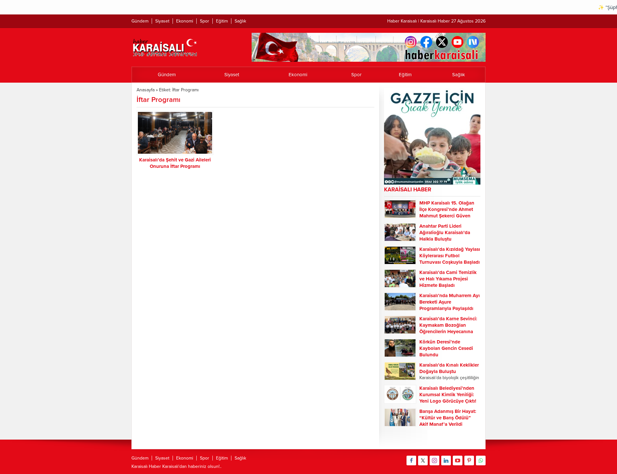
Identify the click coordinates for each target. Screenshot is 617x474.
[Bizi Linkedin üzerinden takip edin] (446, 460)
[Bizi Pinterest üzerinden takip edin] (469, 460)
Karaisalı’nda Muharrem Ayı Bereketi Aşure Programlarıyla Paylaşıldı (449, 302)
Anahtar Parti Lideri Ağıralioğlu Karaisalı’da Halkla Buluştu (444, 232)
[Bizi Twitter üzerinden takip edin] (423, 460)
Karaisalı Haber (146, 466)
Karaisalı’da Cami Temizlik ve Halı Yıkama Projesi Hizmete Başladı (448, 278)
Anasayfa (146, 90)
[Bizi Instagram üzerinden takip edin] (434, 460)
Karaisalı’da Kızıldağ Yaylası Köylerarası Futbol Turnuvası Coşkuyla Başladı (449, 255)
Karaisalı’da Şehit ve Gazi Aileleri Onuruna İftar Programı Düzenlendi (175, 166)
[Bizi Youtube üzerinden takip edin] (457, 460)
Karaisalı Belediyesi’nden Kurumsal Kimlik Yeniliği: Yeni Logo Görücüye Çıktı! (447, 394)
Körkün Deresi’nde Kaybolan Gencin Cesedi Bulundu (446, 348)
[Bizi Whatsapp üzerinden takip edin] (481, 460)
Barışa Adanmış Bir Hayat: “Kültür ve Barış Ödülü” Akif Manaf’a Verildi (447, 417)
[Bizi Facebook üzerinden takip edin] (411, 460)
